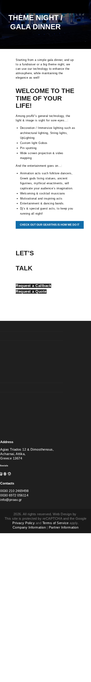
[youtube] (9, 474)
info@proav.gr (11, 500)
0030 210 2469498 (14, 491)
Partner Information (64, 527)
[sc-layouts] (45, 9)
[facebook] (1, 474)
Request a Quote (31, 291)
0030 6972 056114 (14, 495)
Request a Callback (33, 286)
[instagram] (5, 474)
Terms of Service (55, 523)
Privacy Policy (23, 523)
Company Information (29, 527)
